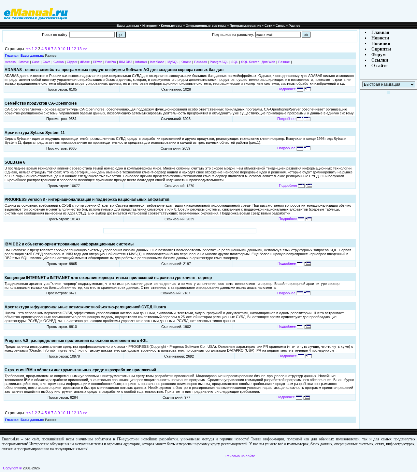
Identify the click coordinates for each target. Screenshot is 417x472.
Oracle (186, 62)
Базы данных (128, 25)
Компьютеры (171, 25)
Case (36, 62)
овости (382, 38)
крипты (383, 49)
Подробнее (287, 89)
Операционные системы (206, 25)
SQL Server (250, 62)
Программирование (245, 25)
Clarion (58, 62)
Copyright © (12, 468)
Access (10, 62)
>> (85, 49)
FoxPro (110, 62)
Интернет (150, 25)
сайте (381, 65)
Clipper (72, 62)
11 (68, 49)
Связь (280, 25)
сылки (381, 60)
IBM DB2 (125, 62)
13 (79, 49)
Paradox (200, 62)
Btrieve (24, 62)
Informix (141, 62)
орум (380, 54)
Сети (268, 25)
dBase (85, 62)
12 (74, 49)
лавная (381, 32)
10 (63, 49)
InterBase (157, 62)
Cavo (46, 62)
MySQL (173, 62)
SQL (234, 62)
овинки (382, 43)
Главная (12, 55)
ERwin (97, 62)
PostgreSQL (219, 62)
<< (28, 49)
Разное (294, 25)
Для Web (268, 62)
